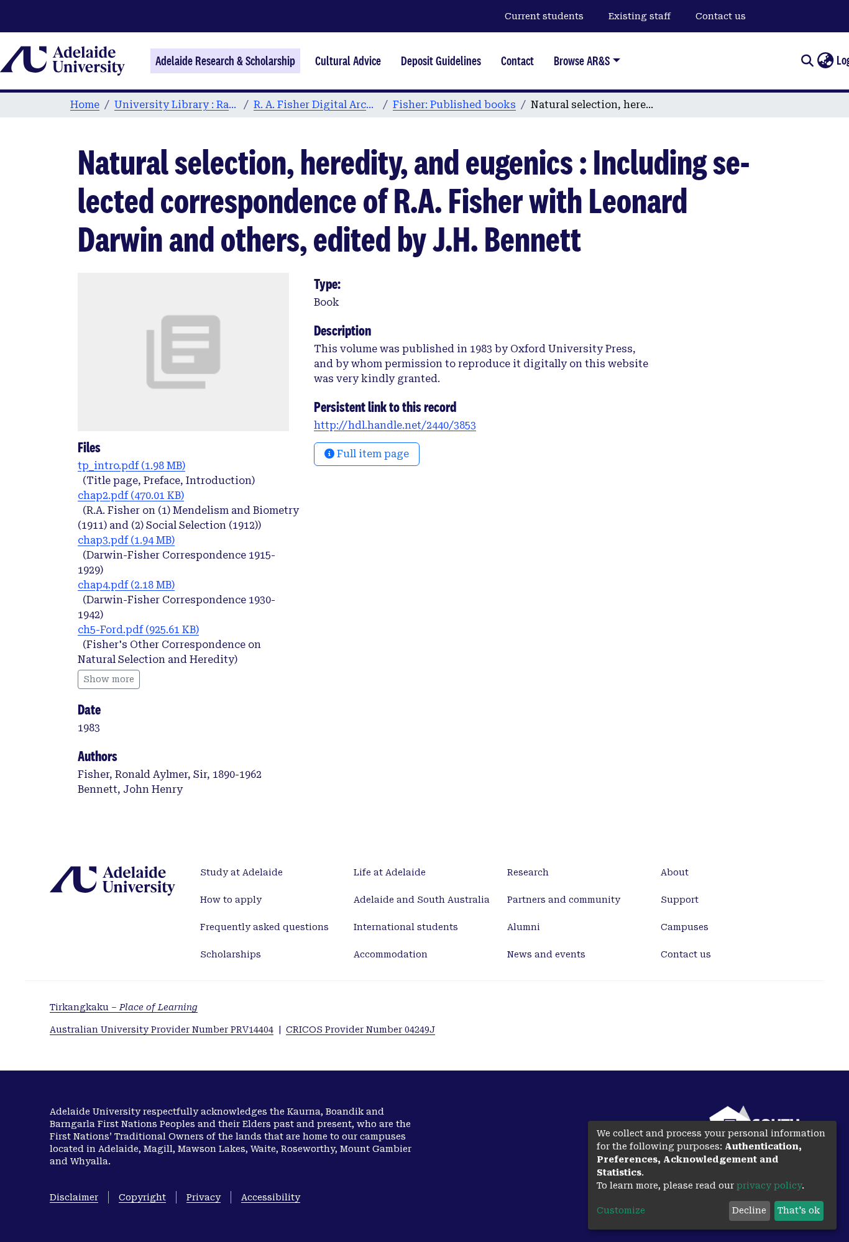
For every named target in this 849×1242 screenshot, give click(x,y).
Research (528, 872)
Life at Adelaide (390, 872)
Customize (621, 1210)
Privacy (203, 1197)
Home (84, 105)
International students (406, 927)
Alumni (523, 927)
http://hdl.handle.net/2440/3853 (395, 425)
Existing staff (639, 16)
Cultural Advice (348, 60)
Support (680, 900)
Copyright (142, 1197)
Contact (517, 60)
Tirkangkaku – (124, 1007)
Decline (749, 1210)
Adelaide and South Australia (422, 900)
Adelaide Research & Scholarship (225, 60)
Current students (544, 16)
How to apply (231, 900)
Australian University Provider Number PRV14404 (161, 1029)
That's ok (799, 1210)
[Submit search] (807, 60)
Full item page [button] (371, 454)
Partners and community (563, 900)
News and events (546, 954)
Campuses (685, 927)
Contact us (720, 16)
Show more (108, 679)
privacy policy (769, 1185)
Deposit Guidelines (441, 60)
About (675, 872)
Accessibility (270, 1197)
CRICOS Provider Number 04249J (360, 1029)
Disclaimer (74, 1197)
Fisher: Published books (454, 105)
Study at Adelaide (241, 872)
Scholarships (230, 954)
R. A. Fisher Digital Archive (316, 105)
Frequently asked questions (264, 927)
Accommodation (391, 954)
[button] (825, 60)
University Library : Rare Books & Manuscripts (176, 105)
